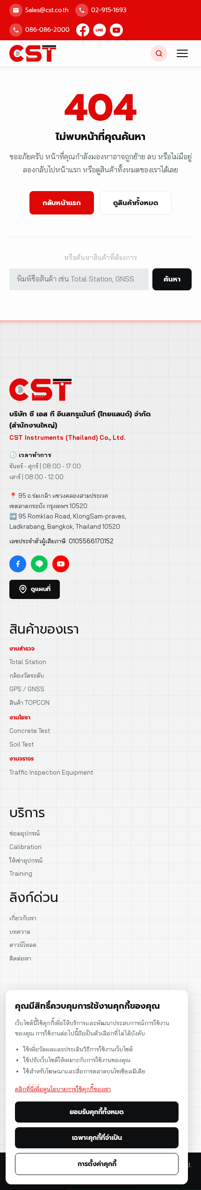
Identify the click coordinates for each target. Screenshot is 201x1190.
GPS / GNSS (26, 689)
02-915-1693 (108, 10)
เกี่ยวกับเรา (22, 918)
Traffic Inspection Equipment (51, 772)
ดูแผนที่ (40, 588)
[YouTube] (116, 30)
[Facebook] (82, 30)
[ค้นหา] (159, 53)
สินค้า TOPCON (29, 702)
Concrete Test (29, 730)
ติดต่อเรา (20, 958)
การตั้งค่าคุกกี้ (97, 1164)
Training (20, 873)
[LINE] (99, 30)
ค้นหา (172, 279)
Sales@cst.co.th (47, 10)
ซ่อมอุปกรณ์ (24, 833)
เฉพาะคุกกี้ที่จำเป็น (97, 1138)
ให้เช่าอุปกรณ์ (26, 860)
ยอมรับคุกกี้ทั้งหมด (97, 1112)
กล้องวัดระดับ (26, 675)
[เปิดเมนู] (182, 53)
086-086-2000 (47, 29)
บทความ (19, 931)
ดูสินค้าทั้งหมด (135, 203)
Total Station (27, 661)
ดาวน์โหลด (22, 944)
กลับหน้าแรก (62, 203)
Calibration (25, 846)
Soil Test (21, 744)
